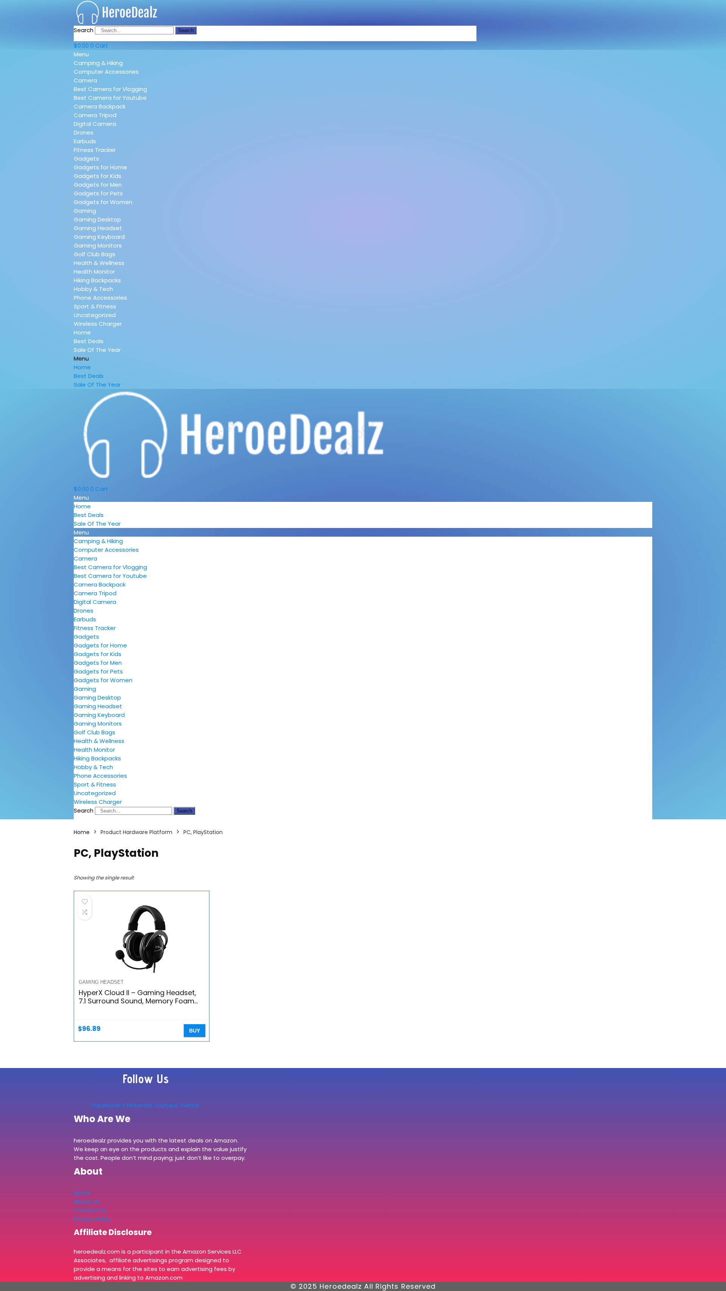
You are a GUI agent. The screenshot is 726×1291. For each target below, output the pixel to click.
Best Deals (89, 341)
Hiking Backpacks (97, 280)
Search (83, 30)
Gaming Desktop (97, 219)
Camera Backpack (100, 106)
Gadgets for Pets (98, 193)
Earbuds (85, 141)
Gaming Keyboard (99, 237)
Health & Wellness (99, 263)
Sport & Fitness (95, 306)
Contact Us (90, 1210)
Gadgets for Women (103, 202)
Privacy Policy (92, 1219)
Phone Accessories (100, 298)
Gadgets (86, 159)
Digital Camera (95, 124)
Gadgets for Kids (97, 176)
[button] (128, 54)
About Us (86, 1202)
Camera (85, 80)
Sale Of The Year (97, 350)
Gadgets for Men (98, 185)
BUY (194, 1031)
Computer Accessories (106, 72)
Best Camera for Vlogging (110, 89)
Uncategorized (95, 315)
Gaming (85, 211)
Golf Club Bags (94, 254)
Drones (83, 132)
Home (82, 332)
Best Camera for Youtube (110, 98)
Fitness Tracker (95, 150)
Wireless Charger (98, 324)
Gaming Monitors (98, 245)
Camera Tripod (95, 115)
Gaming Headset (98, 228)
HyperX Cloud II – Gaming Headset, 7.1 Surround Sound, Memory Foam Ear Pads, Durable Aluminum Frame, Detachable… (138, 1005)
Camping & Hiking (98, 63)
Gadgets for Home (100, 167)
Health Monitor (94, 272)
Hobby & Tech (93, 289)
